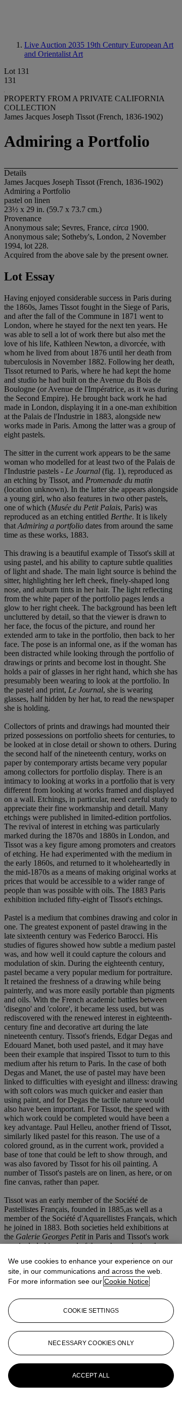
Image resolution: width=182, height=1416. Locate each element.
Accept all (91, 1375)
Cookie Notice (126, 1281)
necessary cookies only (91, 1343)
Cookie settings (91, 1310)
